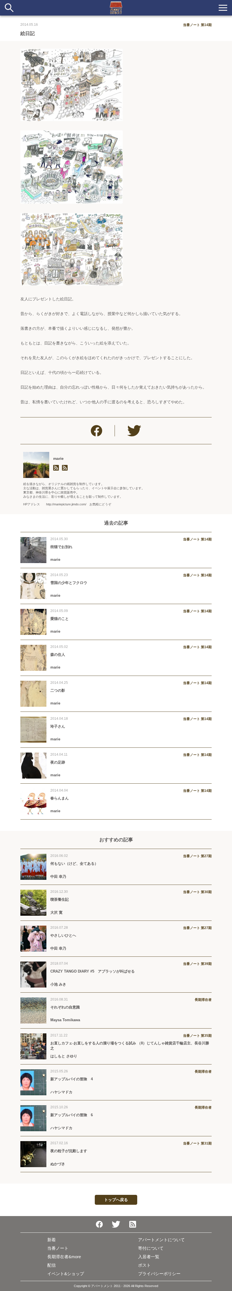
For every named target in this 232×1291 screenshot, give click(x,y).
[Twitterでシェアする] (134, 430)
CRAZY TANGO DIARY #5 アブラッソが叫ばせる (92, 971)
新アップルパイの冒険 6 (71, 1115)
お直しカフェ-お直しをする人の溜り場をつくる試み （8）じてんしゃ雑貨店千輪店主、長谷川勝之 (129, 1045)
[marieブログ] (65, 468)
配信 (51, 1265)
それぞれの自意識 (65, 1007)
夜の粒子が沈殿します (68, 1151)
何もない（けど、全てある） (74, 863)
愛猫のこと (59, 619)
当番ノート (57, 1248)
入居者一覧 (148, 1256)
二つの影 (57, 690)
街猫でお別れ (61, 547)
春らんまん (59, 798)
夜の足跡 (57, 762)
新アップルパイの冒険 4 (71, 1079)
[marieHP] (56, 468)
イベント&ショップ (65, 1273)
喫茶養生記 (59, 899)
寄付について (151, 1248)
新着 (51, 1239)
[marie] (36, 465)
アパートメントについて (161, 1239)
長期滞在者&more (64, 1256)
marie (58, 458)
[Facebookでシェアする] (96, 430)
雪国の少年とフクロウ (68, 583)
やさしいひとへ (63, 935)
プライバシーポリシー (159, 1273)
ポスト (144, 1265)
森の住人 (57, 654)
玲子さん (57, 726)
